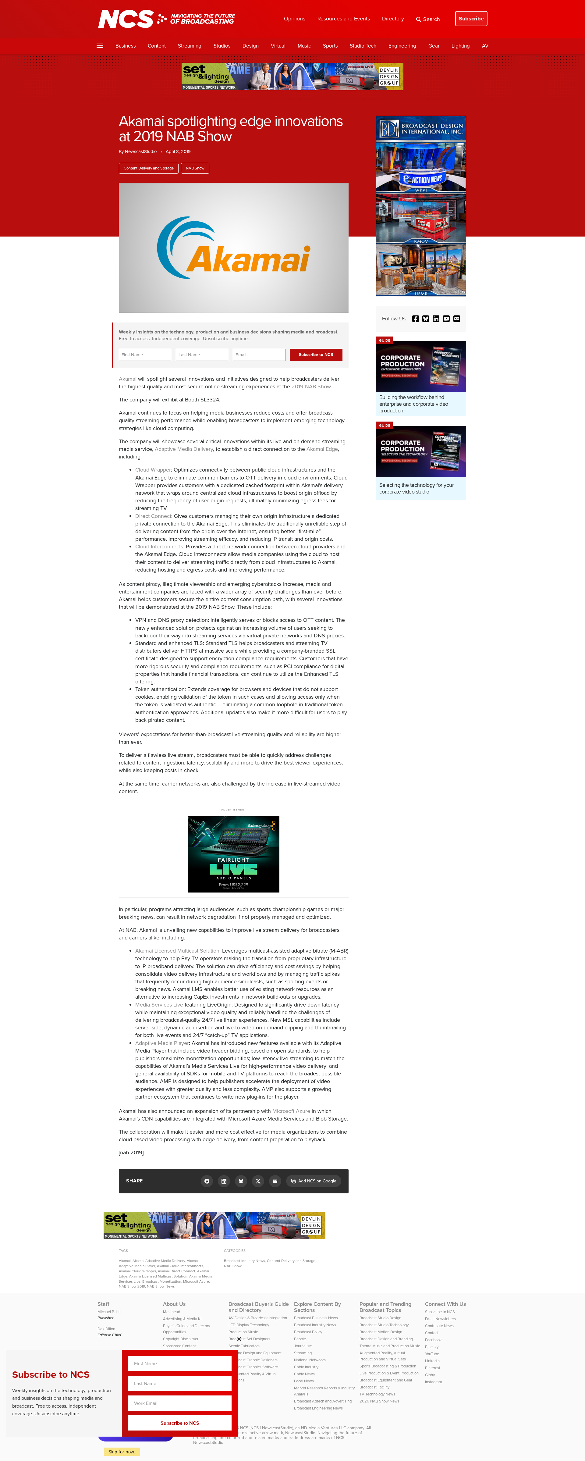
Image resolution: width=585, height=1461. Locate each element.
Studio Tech (363, 46)
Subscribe (471, 19)
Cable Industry (306, 1367)
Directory (393, 19)
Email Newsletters (440, 1319)
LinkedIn (432, 1361)
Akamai (127, 379)
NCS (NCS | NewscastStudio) (266, 1428)
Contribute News (439, 1326)
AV (485, 46)
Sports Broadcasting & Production (388, 1366)
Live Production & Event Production (389, 1373)
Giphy (430, 1375)
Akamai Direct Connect (176, 1271)
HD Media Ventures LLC (323, 1428)
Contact (431, 1333)
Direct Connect (153, 516)
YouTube (432, 1354)
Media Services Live (159, 1005)
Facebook (433, 1340)
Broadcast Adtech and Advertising (323, 1401)
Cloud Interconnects (159, 547)
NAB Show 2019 (132, 1286)
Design (251, 46)
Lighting (461, 46)
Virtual (278, 46)
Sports (330, 46)
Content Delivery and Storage (149, 168)
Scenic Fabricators (244, 1346)
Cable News (304, 1374)
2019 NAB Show (311, 386)
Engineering (402, 46)
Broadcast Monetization (161, 1281)
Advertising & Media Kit (183, 1319)
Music (304, 46)
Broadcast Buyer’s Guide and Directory (259, 1307)
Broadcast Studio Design (380, 1318)
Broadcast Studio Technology (384, 1325)
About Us (174, 1304)
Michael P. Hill (109, 1312)
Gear (434, 46)
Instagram (433, 1382)
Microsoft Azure (291, 1111)
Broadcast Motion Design (381, 1332)
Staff (103, 1304)
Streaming (189, 46)
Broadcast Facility (374, 1387)
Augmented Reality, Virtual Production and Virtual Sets (383, 1356)
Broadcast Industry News (244, 1260)
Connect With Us (445, 1304)
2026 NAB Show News (379, 1401)
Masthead (171, 1312)
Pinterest (432, 1368)
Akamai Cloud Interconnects (180, 1266)
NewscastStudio (141, 151)
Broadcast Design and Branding (386, 1339)
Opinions (294, 19)
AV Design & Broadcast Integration (258, 1318)
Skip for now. (122, 1452)
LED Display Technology (249, 1325)
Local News (304, 1381)
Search (431, 19)
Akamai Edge (322, 449)
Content (157, 46)
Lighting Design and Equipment (255, 1353)
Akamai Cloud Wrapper (137, 1271)
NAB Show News (161, 1286)
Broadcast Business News (316, 1318)
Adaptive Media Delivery (184, 449)
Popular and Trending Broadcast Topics (385, 1307)
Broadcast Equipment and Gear (386, 1380)
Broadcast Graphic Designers (253, 1360)
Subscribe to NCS (440, 1312)
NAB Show (195, 168)
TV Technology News (377, 1394)
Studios (222, 46)
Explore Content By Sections (317, 1307)
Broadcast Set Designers (249, 1339)
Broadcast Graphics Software (253, 1367)
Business (125, 46)
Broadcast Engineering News (318, 1408)
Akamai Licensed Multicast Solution (177, 951)
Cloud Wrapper (153, 470)
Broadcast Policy (308, 1332)
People (300, 1339)
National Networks (310, 1360)
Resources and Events (343, 19)
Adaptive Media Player (162, 1043)
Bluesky (431, 1347)
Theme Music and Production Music (390, 1346)
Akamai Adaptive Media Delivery (159, 1260)
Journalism (303, 1346)
